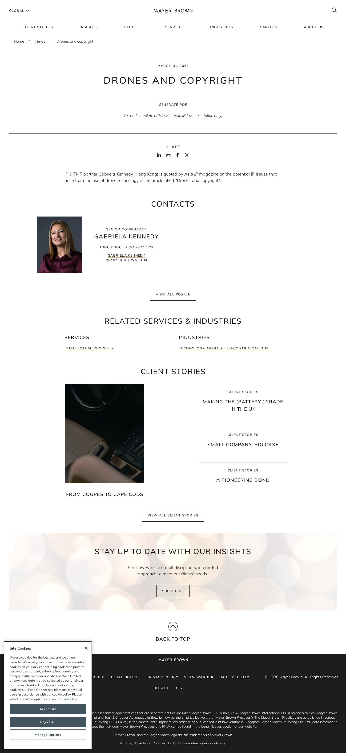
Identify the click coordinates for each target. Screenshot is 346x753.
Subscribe (173, 591)
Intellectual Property (89, 348)
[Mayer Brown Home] (173, 10)
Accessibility (235, 677)
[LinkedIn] (159, 156)
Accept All (48, 709)
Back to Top (173, 639)
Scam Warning (199, 677)
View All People (173, 294)
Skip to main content (23, 4)
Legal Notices (126, 677)
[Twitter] (186, 157)
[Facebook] (177, 156)
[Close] (86, 648)
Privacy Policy (162, 677)
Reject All (48, 722)
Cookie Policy (67, 699)
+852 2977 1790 (140, 247)
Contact (160, 688)
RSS (178, 688)
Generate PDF (173, 104)
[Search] (334, 10)
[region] (48, 695)
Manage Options (48, 735)
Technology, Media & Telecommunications (224, 348)
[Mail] (168, 156)
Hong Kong (110, 247)
